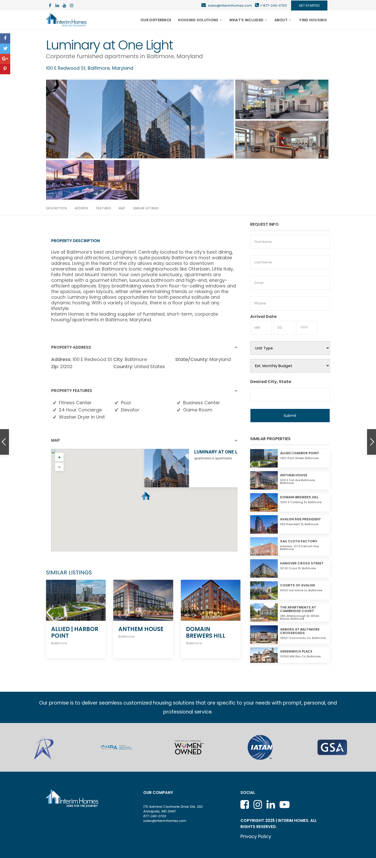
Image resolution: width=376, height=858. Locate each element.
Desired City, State (270, 382)
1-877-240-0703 (273, 5)
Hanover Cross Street (302, 563)
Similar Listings (146, 208)
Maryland (189, 56)
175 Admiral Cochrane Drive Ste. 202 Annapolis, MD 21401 (173, 809)
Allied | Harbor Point (74, 632)
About (281, 20)
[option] (44, 747)
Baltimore (160, 56)
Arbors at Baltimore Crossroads (299, 631)
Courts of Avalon (297, 585)
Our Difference (155, 20)
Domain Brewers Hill (205, 632)
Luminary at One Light (221, 451)
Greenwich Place (296, 651)
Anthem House (140, 629)
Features (103, 208)
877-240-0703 (154, 816)
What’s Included (246, 20)
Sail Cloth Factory (298, 541)
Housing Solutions (198, 20)
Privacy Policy (255, 836)
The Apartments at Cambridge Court (298, 609)
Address (81, 208)
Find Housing (313, 20)
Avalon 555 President (300, 519)
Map (122, 208)
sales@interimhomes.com (231, 5)
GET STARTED (309, 5)
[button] (145, 494)
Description (56, 208)
